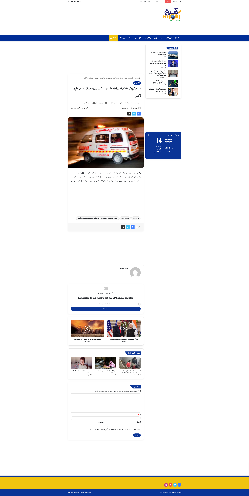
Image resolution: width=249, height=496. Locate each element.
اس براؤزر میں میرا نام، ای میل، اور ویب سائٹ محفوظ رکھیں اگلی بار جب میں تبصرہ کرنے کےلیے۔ (113, 429)
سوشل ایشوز (138, 38)
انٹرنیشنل (169, 38)
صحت (131, 38)
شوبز (162, 38)
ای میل (138, 422)
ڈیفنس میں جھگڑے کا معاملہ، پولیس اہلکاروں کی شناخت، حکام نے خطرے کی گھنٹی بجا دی (130, 372)
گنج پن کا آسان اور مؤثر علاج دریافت (156, 2)
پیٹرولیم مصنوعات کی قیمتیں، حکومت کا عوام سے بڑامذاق (158, 82)
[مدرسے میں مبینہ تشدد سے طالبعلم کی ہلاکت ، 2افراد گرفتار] (81, 363)
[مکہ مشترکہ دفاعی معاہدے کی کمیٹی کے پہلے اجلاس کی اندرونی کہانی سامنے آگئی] (173, 73)
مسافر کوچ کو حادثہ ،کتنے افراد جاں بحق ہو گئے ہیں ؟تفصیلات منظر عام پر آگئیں (97, 218)
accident (135, 218)
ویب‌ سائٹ (101, 422)
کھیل (156, 38)
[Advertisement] (105, 19)
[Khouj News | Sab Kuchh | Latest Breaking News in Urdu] (172, 15)
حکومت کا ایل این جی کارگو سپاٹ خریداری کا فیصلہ (158, 53)
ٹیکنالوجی (148, 38)
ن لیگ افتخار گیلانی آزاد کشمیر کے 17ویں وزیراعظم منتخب (157, 90)
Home (137, 78)
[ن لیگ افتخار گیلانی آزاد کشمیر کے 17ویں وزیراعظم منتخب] (173, 92)
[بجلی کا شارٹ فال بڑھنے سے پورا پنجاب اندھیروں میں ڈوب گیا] (105, 363)
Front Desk (134, 108)
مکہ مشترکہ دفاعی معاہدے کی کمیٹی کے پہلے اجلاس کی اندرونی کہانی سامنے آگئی (157, 73)
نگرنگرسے (113, 38)
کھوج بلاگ (122, 38)
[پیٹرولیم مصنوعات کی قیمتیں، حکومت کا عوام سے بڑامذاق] (173, 83)
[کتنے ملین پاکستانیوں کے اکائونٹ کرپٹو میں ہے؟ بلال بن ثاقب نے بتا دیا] (173, 63)
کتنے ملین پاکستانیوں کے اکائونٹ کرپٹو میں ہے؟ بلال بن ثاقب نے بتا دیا (158, 63)
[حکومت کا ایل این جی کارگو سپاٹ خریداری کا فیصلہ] (173, 55)
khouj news (124, 218)
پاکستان (177, 38)
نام (139, 415)
